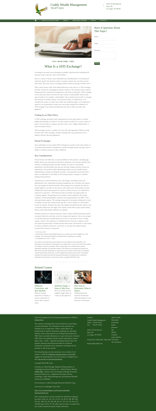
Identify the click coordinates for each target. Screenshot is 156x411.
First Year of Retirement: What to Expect (82, 288)
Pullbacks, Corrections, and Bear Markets (41, 288)
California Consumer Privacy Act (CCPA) (61, 354)
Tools (93, 20)
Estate (113, 325)
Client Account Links (50, 20)
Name (96, 36)
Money (113, 332)
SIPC (41, 372)
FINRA (37, 372)
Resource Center (80, 20)
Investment (115, 322)
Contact (103, 20)
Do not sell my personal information (50, 359)
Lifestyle (114, 335)
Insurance (114, 327)
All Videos (114, 340)
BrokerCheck (39, 320)
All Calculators (116, 342)
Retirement (115, 320)
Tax (112, 330)
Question (97, 50)
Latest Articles (116, 337)
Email (96, 43)
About (65, 20)
